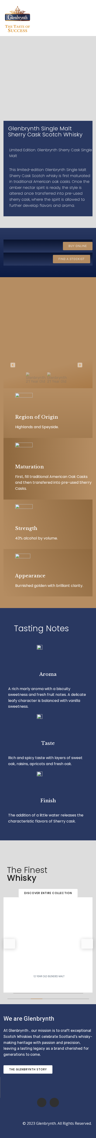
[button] (12, 365)
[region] (46, 338)
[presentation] (9, 944)
